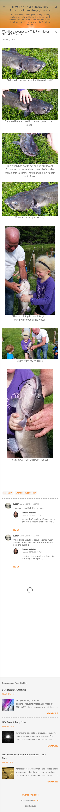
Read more (52, 713)
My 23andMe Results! (14, 689)
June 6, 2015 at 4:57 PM (29, 536)
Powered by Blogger (30, 795)
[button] (56, 32)
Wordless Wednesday (26, 493)
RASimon (36, 800)
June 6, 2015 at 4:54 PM (29, 504)
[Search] (56, 7)
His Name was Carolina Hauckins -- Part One (24, 756)
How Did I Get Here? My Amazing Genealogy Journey (30, 8)
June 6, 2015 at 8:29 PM (32, 552)
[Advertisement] (30, 642)
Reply (16, 530)
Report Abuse (30, 806)
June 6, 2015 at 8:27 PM (32, 515)
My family (7, 493)
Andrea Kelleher (29, 512)
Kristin (16, 504)
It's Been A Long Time (14, 722)
